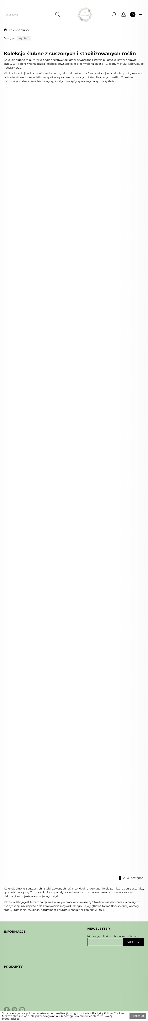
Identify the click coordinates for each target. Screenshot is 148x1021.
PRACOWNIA (14, 971)
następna (137, 878)
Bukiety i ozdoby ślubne (22, 997)
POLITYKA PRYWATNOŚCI (23, 962)
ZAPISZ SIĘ (133, 942)
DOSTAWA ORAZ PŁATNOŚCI (26, 975)
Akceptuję (138, 1016)
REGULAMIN (13, 958)
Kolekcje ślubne (19, 30)
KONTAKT (11, 967)
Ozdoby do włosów (18, 993)
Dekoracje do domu (19, 1006)
